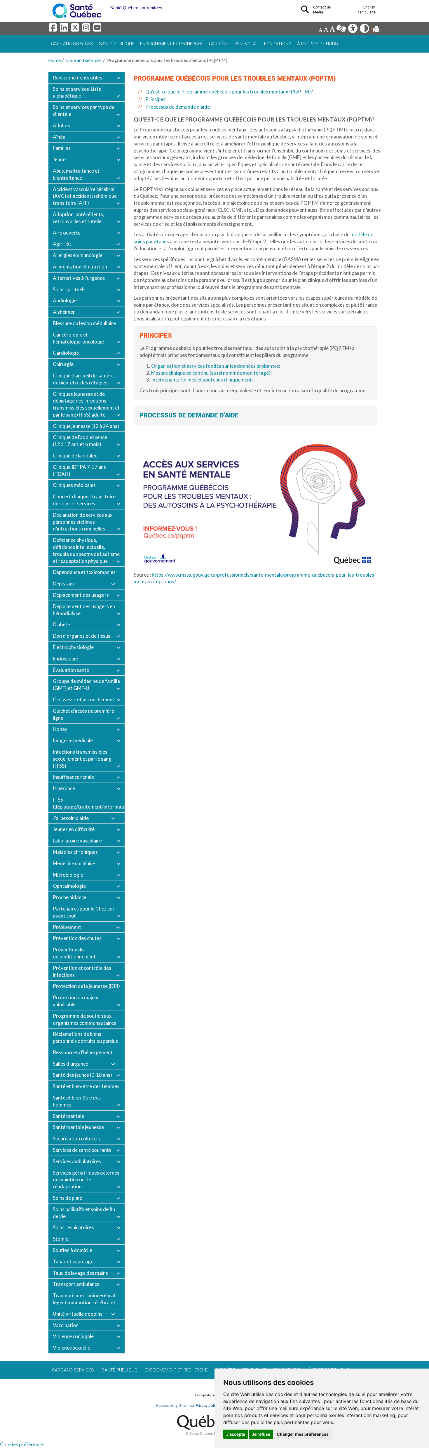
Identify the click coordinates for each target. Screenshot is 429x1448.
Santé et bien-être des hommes (77, 1101)
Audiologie (65, 300)
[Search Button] (307, 11)
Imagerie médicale (73, 740)
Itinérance (64, 788)
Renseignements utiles (77, 77)
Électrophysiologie (73, 647)
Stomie (60, 1239)
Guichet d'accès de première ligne (83, 714)
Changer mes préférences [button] (303, 1434)
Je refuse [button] (261, 1434)
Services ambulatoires (77, 1161)
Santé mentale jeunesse (78, 1127)
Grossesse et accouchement (83, 699)
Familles (62, 148)
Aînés (59, 137)
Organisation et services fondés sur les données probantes (215, 366)
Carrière (219, 43)
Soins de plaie (67, 1198)
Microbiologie (68, 875)
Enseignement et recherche (171, 43)
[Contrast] (365, 30)
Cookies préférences (23, 1444)
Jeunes (60, 159)
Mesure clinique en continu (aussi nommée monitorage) (211, 373)
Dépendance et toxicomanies (84, 572)
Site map (186, 1405)
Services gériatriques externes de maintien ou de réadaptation (86, 1180)
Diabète (61, 624)
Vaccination (66, 1325)
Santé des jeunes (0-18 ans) (82, 1075)
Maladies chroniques (75, 852)
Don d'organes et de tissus (81, 636)
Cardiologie (66, 353)
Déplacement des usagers (81, 595)
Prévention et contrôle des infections (82, 971)
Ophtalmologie (69, 886)
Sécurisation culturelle (77, 1138)
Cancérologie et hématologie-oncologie (78, 338)
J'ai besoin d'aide (71, 818)
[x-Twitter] (75, 29)
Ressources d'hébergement (83, 1052)
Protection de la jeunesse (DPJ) (86, 986)
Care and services (72, 43)
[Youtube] (98, 29)
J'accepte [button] (235, 1434)
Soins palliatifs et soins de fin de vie (84, 1212)
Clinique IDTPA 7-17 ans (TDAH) (79, 470)
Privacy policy (207, 1405)
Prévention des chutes (77, 938)
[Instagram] (87, 29)
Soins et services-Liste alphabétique (77, 92)
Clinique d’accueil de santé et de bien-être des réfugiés (84, 379)
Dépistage (64, 583)
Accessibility (166, 1405)
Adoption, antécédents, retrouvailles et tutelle (78, 217)
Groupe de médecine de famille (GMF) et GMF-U (86, 684)
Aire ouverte (67, 233)
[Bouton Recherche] (105, 6)
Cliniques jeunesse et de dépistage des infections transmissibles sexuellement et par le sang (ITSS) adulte (86, 404)
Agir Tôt (62, 244)
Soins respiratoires (73, 1227)
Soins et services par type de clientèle (83, 110)
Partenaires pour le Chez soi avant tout (83, 912)
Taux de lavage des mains (80, 1273)
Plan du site (366, 12)
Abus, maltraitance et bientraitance (76, 174)
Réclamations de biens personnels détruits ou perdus (85, 1037)
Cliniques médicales (74, 485)
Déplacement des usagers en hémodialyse (84, 609)
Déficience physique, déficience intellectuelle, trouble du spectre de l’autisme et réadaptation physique (86, 550)
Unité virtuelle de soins (77, 1314)
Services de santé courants (82, 1150)
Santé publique (116, 43)
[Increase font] (332, 30)
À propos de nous (317, 43)
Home (54, 60)
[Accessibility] (353, 30)
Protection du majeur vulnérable (76, 1000)
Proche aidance (69, 897)
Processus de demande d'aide (177, 107)
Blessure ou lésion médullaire (84, 323)
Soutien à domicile (72, 1250)
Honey (60, 729)
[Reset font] (325, 30)
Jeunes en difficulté (74, 829)
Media (318, 12)
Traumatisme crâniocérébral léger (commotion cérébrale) (84, 1298)
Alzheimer (64, 312)
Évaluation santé (71, 670)
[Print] (376, 30)
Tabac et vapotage (73, 1261)
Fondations (277, 43)
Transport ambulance (76, 1284)
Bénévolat (246, 43)
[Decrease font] (320, 30)
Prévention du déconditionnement (74, 953)
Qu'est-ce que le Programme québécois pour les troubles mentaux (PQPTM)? (229, 92)
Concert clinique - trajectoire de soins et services (84, 500)
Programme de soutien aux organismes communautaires (84, 1019)
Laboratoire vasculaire (77, 840)
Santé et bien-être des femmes (86, 1086)
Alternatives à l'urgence (79, 278)
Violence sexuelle (71, 1348)
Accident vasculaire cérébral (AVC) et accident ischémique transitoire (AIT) (85, 196)
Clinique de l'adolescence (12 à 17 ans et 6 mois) (80, 440)
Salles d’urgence (70, 1064)
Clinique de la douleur (76, 455)
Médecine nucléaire (74, 863)
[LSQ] (341, 30)
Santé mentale (68, 1116)
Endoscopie (65, 658)
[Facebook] (53, 29)
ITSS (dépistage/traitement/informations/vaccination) (89, 803)
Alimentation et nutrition (80, 266)
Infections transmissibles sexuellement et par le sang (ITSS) (82, 759)
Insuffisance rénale (73, 777)
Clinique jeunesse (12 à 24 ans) (86, 426)
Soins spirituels (69, 289)
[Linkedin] (64, 29)
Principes (155, 99)
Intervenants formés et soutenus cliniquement (201, 380)
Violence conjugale (73, 1336)
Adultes (61, 125)
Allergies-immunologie (77, 255)
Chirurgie (63, 364)
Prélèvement (67, 927)
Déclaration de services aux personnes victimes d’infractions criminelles (83, 522)
